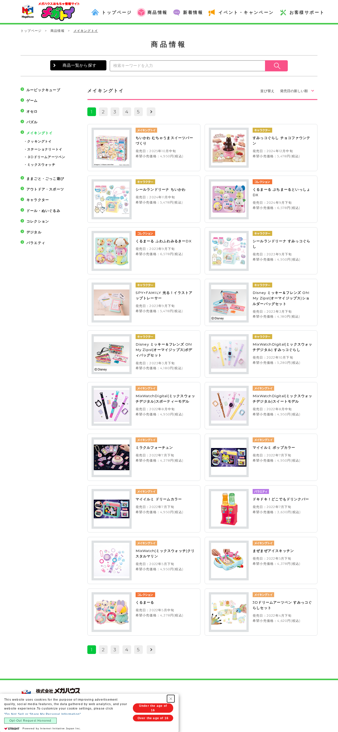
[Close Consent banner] (170, 698)
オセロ (32, 111)
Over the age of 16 (153, 718)
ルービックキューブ (43, 90)
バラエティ (35, 243)
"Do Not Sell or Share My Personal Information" (42, 714)
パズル (32, 122)
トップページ (31, 31)
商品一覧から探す (80, 65)
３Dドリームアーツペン (46, 157)
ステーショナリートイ (44, 149)
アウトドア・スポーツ (45, 189)
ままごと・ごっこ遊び (45, 178)
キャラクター (37, 200)
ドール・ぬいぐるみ (43, 210)
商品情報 (57, 31)
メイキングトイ (39, 133)
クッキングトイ (39, 141)
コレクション (37, 221)
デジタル (34, 232)
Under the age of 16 (153, 708)
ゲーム (32, 100)
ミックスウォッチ (41, 164)
